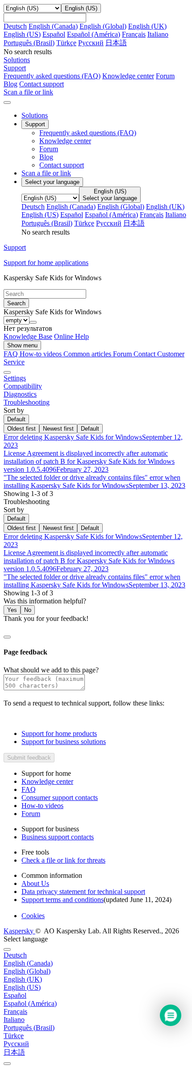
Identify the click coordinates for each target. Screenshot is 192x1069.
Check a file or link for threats (63, 860)
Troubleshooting (27, 402)
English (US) (22, 34)
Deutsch (15, 26)
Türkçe (66, 43)
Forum (165, 76)
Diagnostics (20, 394)
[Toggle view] (7, 372)
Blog (10, 84)
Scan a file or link (46, 173)
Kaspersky (19, 931)
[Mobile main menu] (7, 102)
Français (134, 34)
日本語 (116, 43)
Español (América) (93, 34)
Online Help (71, 336)
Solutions (34, 115)
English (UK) (147, 26)
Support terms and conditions (62, 899)
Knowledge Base (28, 336)
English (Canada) (53, 26)
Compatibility (23, 386)
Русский (91, 43)
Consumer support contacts (59, 797)
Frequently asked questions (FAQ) (52, 76)
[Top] (7, 1063)
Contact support (41, 84)
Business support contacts (57, 837)
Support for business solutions (63, 741)
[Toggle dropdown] (33, 322)
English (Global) (102, 26)
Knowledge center (128, 76)
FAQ (28, 789)
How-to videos (41, 354)
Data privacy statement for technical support (83, 891)
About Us (35, 883)
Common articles (88, 354)
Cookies (33, 915)
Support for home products (59, 733)
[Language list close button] (7, 949)
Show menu (22, 345)
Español (53, 34)
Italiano (157, 34)
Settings (15, 378)
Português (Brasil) (29, 43)
